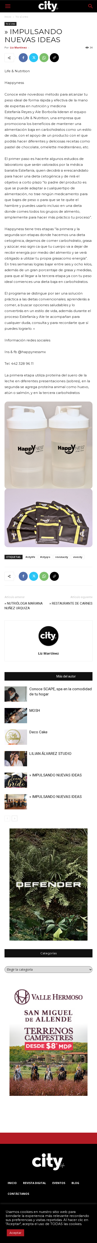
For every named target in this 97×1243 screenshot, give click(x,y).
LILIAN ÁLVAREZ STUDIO (50, 753)
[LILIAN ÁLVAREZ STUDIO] (16, 758)
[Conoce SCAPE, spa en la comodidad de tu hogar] (16, 694)
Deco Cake (38, 732)
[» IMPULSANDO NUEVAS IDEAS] (16, 780)
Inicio (8, 17)
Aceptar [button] (15, 1232)
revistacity (61, 557)
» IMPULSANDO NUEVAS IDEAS (55, 775)
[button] (7, 6)
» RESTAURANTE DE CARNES (70, 603)
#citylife (30, 557)
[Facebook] (23, 57)
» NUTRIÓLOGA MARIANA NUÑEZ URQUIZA (24, 605)
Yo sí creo (22, 17)
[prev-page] (7, 818)
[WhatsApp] (43, 57)
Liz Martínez (18, 47)
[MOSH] (16, 715)
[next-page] (14, 818)
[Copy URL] (54, 57)
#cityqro (45, 557)
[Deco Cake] (16, 737)
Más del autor (66, 676)
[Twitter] (33, 57)
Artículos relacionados (37, 676)
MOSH (34, 710)
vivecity (77, 557)
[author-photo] (48, 647)
